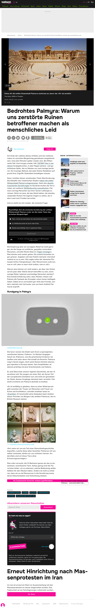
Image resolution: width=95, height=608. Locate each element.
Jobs (37, 604)
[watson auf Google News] (49, 138)
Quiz (69, 6)
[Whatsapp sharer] (9, 102)
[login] (3, 605)
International (15, 6)
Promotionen (83, 6)
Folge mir (49, 149)
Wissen (57, 6)
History (11, 496)
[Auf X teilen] (7, 102)
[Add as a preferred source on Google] (37, 138)
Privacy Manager (77, 604)
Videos (74, 6)
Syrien (20, 35)
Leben (38, 6)
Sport (33, 6)
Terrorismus (43, 493)
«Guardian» (11, 394)
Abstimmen (31, 234)
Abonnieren (48, 507)
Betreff (11, 533)
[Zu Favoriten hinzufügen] (28, 138)
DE (84, 2)
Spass (44, 6)
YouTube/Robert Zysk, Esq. (14, 348)
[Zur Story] (47, 582)
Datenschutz (63, 604)
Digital (50, 6)
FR (89, 2)
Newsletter (16, 604)
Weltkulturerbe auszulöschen (36, 188)
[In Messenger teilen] (13, 138)
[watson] (6, 2)
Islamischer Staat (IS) (26, 496)
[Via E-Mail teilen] (18, 138)
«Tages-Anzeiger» (44, 252)
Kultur (33, 493)
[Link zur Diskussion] (23, 138)
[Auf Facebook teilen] (5, 102)
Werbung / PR (28, 604)
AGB (54, 604)
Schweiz (5, 6)
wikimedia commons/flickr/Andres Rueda (22, 444)
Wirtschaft (25, 6)
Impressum (46, 604)
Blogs (64, 6)
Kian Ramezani (19, 149)
